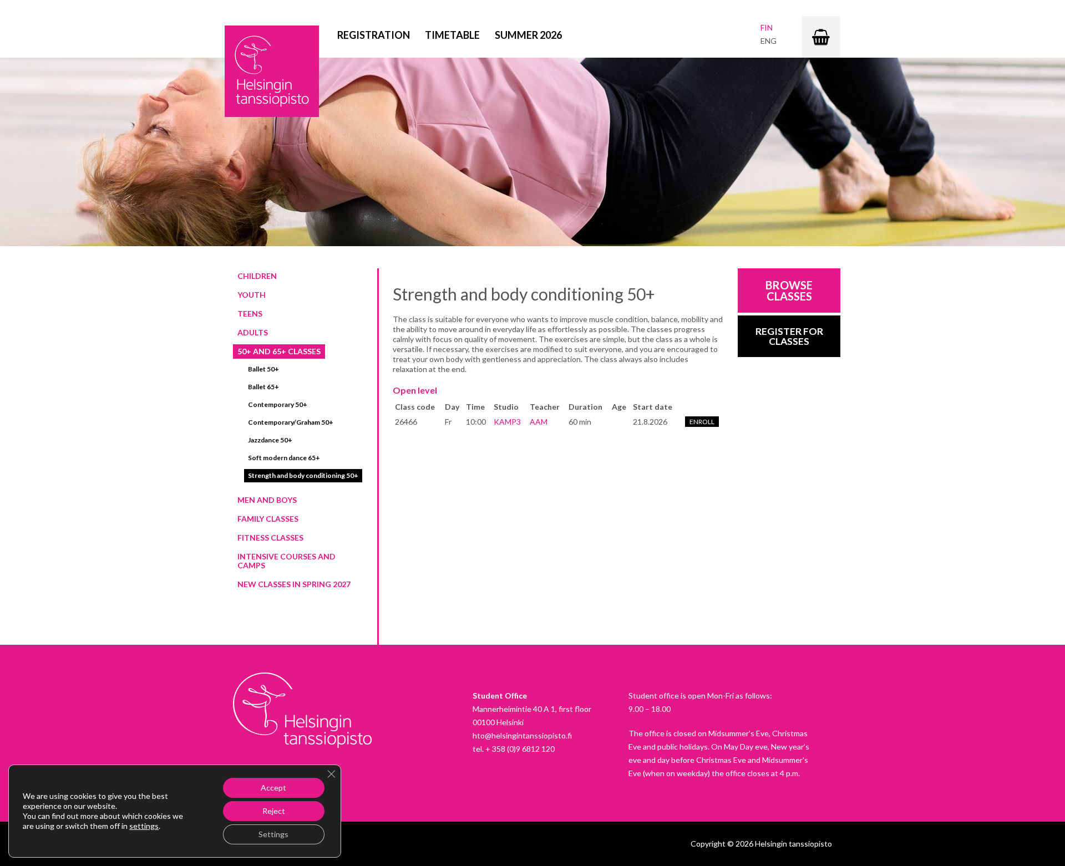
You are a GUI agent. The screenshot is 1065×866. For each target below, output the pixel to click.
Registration (373, 35)
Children (257, 276)
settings (144, 826)
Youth (251, 294)
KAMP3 (507, 421)
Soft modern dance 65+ (284, 458)
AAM (538, 421)
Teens (249, 313)
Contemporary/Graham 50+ (290, 422)
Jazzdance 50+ (270, 440)
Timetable (452, 35)
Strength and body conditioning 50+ (303, 475)
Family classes (267, 518)
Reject (273, 811)
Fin (766, 27)
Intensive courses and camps (286, 561)
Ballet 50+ (263, 369)
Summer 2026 (528, 35)
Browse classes (789, 290)
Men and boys (267, 500)
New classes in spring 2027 (294, 584)
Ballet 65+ (263, 387)
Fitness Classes (270, 537)
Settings (273, 834)
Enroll (701, 421)
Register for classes (789, 336)
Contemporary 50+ (277, 404)
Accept (273, 787)
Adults (252, 332)
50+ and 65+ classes (279, 351)
